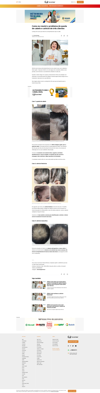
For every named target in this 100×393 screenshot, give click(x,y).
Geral (23, 375)
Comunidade (24, 340)
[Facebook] (70, 345)
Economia (23, 344)
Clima (23, 381)
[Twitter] (73, 345)
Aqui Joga (38, 344)
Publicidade (24, 358)
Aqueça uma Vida (55, 339)
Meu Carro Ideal (55, 345)
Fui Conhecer (39, 350)
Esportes (23, 348)
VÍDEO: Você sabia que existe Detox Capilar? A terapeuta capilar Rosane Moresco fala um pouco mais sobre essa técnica (56, 283)
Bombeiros (24, 362)
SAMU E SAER (24, 366)
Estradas (23, 373)
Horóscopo (24, 350)
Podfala (38, 358)
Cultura (23, 370)
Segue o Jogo (39, 362)
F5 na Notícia (39, 347)
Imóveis (23, 351)
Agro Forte (39, 339)
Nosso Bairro (39, 353)
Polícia (23, 364)
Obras (23, 369)
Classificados (80, 2)
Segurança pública (25, 361)
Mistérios (23, 380)
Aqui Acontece (39, 340)
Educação (23, 345)
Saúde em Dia (39, 359)
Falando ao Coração (40, 348)
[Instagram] (68, 345)
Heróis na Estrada (55, 340)
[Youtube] (75, 345)
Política (23, 353)
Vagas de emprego (56, 349)
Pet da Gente (39, 356)
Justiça (23, 367)
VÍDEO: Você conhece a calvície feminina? (55, 294)
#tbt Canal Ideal (39, 364)
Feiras (23, 384)
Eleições (23, 355)
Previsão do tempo (25, 356)
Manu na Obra (39, 351)
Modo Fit (23, 386)
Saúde (23, 359)
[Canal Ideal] (50, 2)
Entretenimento (24, 347)
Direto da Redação (40, 342)
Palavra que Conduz (25, 383)
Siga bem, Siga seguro (40, 361)
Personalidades (55, 344)
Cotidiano (23, 342)
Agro (23, 339)
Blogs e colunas (55, 348)
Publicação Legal (25, 372)
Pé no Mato (39, 355)
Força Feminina (55, 342)
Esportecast (39, 345)
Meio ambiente (24, 377)
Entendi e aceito (72, 391)
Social (23, 378)
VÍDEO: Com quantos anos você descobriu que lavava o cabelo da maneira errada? (56, 306)
